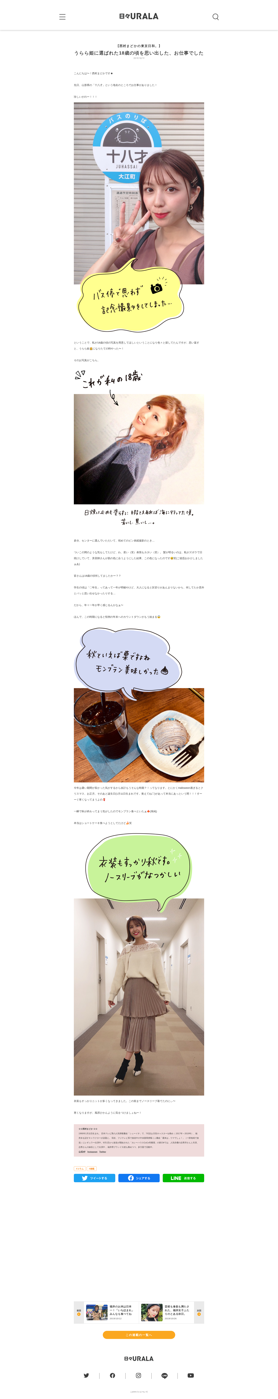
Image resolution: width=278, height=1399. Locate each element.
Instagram (92, 1152)
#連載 (91, 1168)
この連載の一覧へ (139, 1334)
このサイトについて (139, 1392)
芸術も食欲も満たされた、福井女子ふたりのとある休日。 (177, 1310)
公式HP (82, 1152)
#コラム (80, 1168)
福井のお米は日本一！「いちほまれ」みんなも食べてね (122, 1310)
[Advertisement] (139, 1217)
